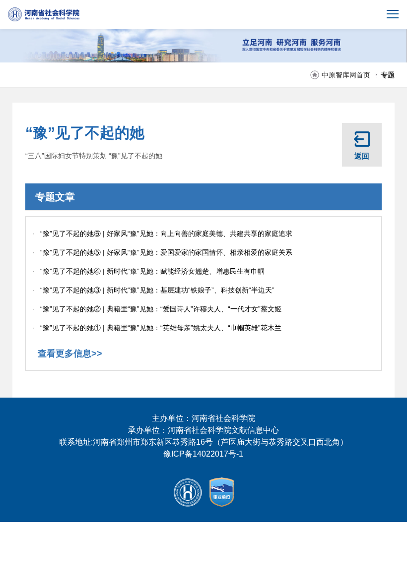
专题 (388, 75)
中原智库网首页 (346, 75)
